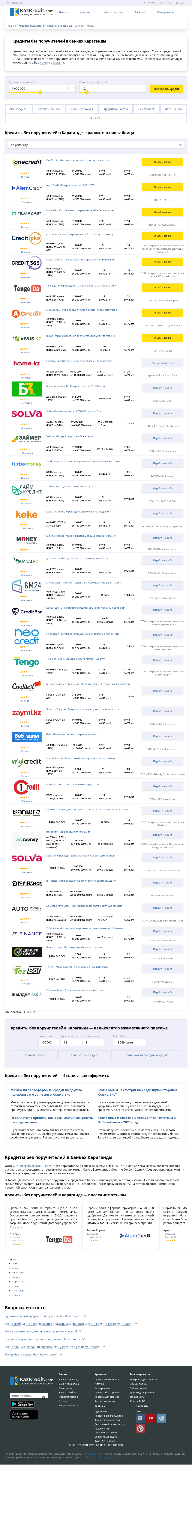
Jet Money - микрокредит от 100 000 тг (68, 831)
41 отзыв (25, 478)
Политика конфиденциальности (106, 1457)
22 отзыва (25, 327)
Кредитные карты (116, 109)
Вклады (63, 1401)
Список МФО (137, 1401)
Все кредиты (18, 109)
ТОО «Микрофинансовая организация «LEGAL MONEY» (162, 648)
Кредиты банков (49, 109)
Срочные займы (82, 109)
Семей (16, 1295)
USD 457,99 (148, 2)
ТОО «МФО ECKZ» (162, 400)
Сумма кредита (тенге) (22, 82)
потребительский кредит (37, 1166)
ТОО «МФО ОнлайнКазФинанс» (162, 426)
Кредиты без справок (106, 1392)
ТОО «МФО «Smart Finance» (163, 549)
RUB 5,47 (179, 2)
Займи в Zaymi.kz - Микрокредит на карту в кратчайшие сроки (82, 709)
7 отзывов (26, 897)
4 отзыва (25, 227)
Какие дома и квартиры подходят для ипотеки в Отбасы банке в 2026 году (137, 1119)
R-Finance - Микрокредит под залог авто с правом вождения (81, 880)
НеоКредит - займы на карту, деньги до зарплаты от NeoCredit (82, 633)
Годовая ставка (91, 1036)
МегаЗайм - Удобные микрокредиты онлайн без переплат (80, 210)
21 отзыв (25, 176)
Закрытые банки (68, 1392)
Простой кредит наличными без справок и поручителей (79, 361)
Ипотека (99, 1383)
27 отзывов (26, 801)
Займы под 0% (138, 1383)
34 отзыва (25, 277)
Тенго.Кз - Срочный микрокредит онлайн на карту (75, 659)
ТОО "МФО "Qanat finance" (162, 573)
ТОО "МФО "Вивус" (162, 350)
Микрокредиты (140, 1374)
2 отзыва (25, 700)
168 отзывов (26, 453)
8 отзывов (26, 826)
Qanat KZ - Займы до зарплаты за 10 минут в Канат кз (77, 558)
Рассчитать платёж (163, 363)
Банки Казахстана (69, 1383)
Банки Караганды (69, 1379)
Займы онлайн (138, 1388)
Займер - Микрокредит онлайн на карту (69, 436)
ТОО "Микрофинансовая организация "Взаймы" (162, 824)
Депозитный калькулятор (109, 1424)
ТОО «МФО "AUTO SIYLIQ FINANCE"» (162, 325)
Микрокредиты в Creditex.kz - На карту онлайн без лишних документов (88, 684)
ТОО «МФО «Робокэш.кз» (162, 451)
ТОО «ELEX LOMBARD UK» (162, 225)
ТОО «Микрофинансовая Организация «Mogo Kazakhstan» (162, 845)
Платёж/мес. (120, 1036)
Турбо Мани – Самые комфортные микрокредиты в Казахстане (83, 461)
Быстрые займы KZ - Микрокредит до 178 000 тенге (76, 386)
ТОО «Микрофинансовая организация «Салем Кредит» (162, 673)
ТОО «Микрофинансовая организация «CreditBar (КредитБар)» (162, 623)
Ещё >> (96, 118)
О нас (139, 1411)
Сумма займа (46, 1036)
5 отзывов (26, 983)
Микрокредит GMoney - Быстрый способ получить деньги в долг (84, 582)
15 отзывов (26, 402)
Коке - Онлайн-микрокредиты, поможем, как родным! (78, 511)
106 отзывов (26, 675)
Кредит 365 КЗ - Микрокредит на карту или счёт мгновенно (80, 259)
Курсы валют (102, 1411)
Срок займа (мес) (71, 1036)
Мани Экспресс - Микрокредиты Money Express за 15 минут (81, 535)
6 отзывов (26, 503)
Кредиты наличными (106, 1379)
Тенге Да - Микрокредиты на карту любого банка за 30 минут (82, 285)
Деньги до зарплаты (142, 1392)
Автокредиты (102, 1388)
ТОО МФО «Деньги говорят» (162, 300)
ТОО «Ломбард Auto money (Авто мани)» (162, 920)
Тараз (15, 1286)
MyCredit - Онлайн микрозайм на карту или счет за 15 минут (81, 758)
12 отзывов (26, 201)
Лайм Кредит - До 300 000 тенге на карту (69, 486)
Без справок (146, 109)
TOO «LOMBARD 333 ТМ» (162, 501)
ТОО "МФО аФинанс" (162, 476)
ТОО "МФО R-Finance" (162, 895)
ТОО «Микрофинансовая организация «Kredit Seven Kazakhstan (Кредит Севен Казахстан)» (162, 249)
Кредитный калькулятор (108, 1415)
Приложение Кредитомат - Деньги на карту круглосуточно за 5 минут (87, 809)
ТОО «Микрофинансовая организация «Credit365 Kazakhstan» (162, 275)
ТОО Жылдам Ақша (162, 1001)
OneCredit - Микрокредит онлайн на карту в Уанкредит (78, 160)
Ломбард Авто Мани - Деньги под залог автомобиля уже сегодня (84, 905)
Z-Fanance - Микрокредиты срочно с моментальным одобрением (84, 928)
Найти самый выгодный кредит (146, 1055)
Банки (63, 1374)
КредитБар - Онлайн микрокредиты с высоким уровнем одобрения (85, 607)
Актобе (16, 1277)
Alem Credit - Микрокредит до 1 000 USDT (70, 185)
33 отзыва (25, 302)
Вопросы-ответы (68, 1405)
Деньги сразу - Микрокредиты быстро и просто (74, 947)
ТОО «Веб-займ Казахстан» (163, 749)
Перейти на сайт (162, 388)
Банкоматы (65, 1388)
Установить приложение (20, 1415)
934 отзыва (26, 377)
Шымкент (18, 1272)
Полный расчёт (34, 1055)
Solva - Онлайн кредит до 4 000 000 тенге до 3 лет (74, 411)
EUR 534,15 (165, 2)
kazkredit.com (95, 1453)
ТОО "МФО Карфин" (163, 958)
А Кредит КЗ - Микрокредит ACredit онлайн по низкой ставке (81, 309)
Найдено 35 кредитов (52, 62)
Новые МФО (137, 1396)
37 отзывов (26, 650)
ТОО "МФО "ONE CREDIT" (162, 175)
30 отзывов (26, 575)
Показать (16, 1227)
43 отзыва (25, 252)
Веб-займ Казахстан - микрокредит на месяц (72, 734)
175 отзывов (26, 528)
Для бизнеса (173, 109)
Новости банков (68, 1396)
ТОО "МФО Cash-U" (162, 981)
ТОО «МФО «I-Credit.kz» (162, 724)
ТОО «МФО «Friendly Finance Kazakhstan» (162, 774)
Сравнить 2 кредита (84, 1055)
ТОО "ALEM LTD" (163, 200)
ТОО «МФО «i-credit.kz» (162, 799)
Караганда (18, 1281)
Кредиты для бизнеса (106, 1396)
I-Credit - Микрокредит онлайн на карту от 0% (72, 784)
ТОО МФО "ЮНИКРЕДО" (162, 598)
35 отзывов (26, 600)
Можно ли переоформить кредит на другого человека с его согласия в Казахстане (46, 1092)
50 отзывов (26, 427)
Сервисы (100, 1406)
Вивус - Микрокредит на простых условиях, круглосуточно (80, 335)
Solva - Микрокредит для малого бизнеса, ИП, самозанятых (80, 855)
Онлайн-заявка (162, 162)
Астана (16, 1268)
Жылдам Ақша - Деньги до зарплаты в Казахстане (75, 990)
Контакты (142, 1406)
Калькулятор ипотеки (107, 1420)
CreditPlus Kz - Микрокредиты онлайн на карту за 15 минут (80, 234)
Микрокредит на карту (143, 1379)
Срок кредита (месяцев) (93, 82)
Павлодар (18, 1290)
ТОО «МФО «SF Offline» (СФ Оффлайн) (162, 526)
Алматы (16, 1263)
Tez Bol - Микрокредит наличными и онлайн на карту (77, 967)
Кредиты (100, 1374)
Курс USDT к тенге (104, 1441)
